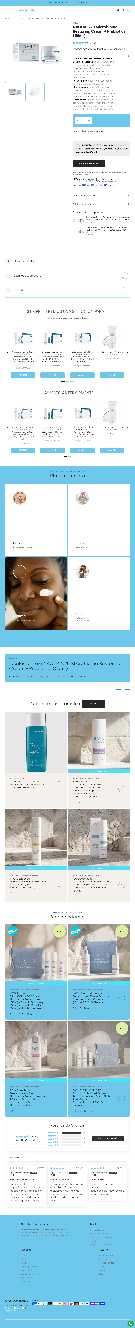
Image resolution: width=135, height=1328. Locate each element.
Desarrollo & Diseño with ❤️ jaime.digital (16, 1309)
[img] (16, 1168)
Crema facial (19, 18)
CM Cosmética (19, 1305)
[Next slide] (127, 352)
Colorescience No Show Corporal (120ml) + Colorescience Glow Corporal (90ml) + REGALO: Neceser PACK (82, 357)
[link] (36, 520)
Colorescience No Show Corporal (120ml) (112, 353)
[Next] (127, 689)
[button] (7, 10)
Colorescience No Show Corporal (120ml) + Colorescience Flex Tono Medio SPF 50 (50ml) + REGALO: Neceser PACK (53, 357)
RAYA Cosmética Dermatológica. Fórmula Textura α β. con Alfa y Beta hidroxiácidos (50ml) (29, 883)
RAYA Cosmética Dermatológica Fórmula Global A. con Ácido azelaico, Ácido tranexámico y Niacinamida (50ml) (91, 884)
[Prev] (118, 689)
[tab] (63, 381)
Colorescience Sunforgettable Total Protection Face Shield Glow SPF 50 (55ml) (28, 784)
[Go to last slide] (8, 352)
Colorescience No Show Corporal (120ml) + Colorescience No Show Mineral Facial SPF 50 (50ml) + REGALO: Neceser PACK (22, 358)
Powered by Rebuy (67, 460)
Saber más (89, 224)
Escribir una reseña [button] (108, 1138)
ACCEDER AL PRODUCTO (88, 163)
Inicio (7, 18)
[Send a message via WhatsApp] (130, 1324)
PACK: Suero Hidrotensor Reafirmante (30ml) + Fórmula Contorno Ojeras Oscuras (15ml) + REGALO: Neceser (91, 998)
